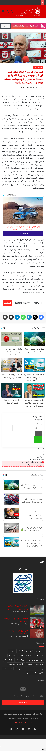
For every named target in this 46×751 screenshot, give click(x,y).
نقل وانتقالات (9, 660)
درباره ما (17, 722)
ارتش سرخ (29, 651)
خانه (30, 722)
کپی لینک (7, 303)
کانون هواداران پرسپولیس (35, 673)
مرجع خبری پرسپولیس (36, 660)
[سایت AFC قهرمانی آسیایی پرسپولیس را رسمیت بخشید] (37, 610)
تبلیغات (24, 722)
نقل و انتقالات (21, 660)
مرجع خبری (12, 655)
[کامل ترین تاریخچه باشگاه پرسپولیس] (37, 633)
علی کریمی (29, 655)
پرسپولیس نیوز (28, 668)
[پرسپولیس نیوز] (29, 11)
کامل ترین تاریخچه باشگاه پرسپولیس (18, 632)
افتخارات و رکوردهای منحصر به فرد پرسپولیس (15, 620)
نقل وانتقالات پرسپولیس (15, 664)
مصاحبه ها (38, 67)
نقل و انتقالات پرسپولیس (35, 664)
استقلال (20, 651)
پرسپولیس (39, 668)
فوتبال (21, 655)
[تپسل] (4, 194)
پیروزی (18, 668)
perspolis (39, 651)
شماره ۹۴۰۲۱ (23, 569)
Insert (44, 749)
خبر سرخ (11, 651)
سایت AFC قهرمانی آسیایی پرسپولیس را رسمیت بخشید (17, 607)
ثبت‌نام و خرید (23, 233)
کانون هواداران (8, 668)
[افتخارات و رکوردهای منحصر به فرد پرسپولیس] (37, 622)
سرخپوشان (39, 655)
